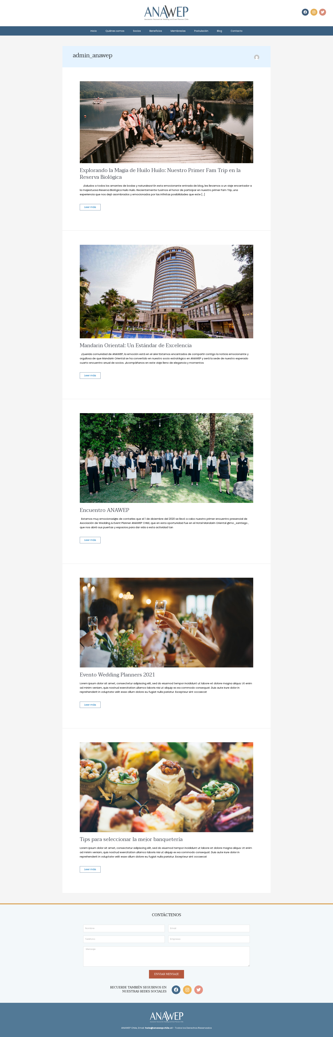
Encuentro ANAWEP (104, 510)
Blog (219, 31)
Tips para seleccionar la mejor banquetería (131, 839)
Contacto (236, 31)
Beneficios (156, 31)
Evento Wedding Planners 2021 (117, 674)
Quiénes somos (114, 31)
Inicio (94, 31)
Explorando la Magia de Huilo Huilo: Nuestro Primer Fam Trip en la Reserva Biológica (160, 174)
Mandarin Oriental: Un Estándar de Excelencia (136, 345)
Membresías (178, 31)
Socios (137, 31)
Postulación (201, 31)
